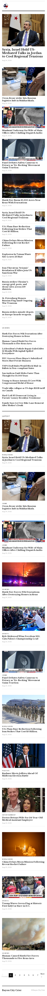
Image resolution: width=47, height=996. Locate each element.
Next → (42, 975)
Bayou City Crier (12, 990)
